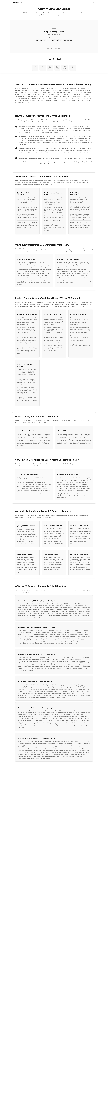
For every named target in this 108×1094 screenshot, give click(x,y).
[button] (94, 2)
